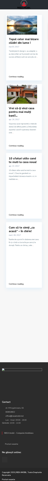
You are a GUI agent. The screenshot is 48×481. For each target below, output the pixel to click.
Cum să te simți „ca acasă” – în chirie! (22, 229)
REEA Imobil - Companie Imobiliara (18, 433)
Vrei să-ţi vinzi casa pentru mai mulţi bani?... (21, 112)
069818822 (10, 412)
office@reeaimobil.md (14, 416)
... (37, 57)
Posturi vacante (11, 444)
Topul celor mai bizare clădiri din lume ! (24, 41)
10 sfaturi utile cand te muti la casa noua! (23, 160)
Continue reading (16, 77)
